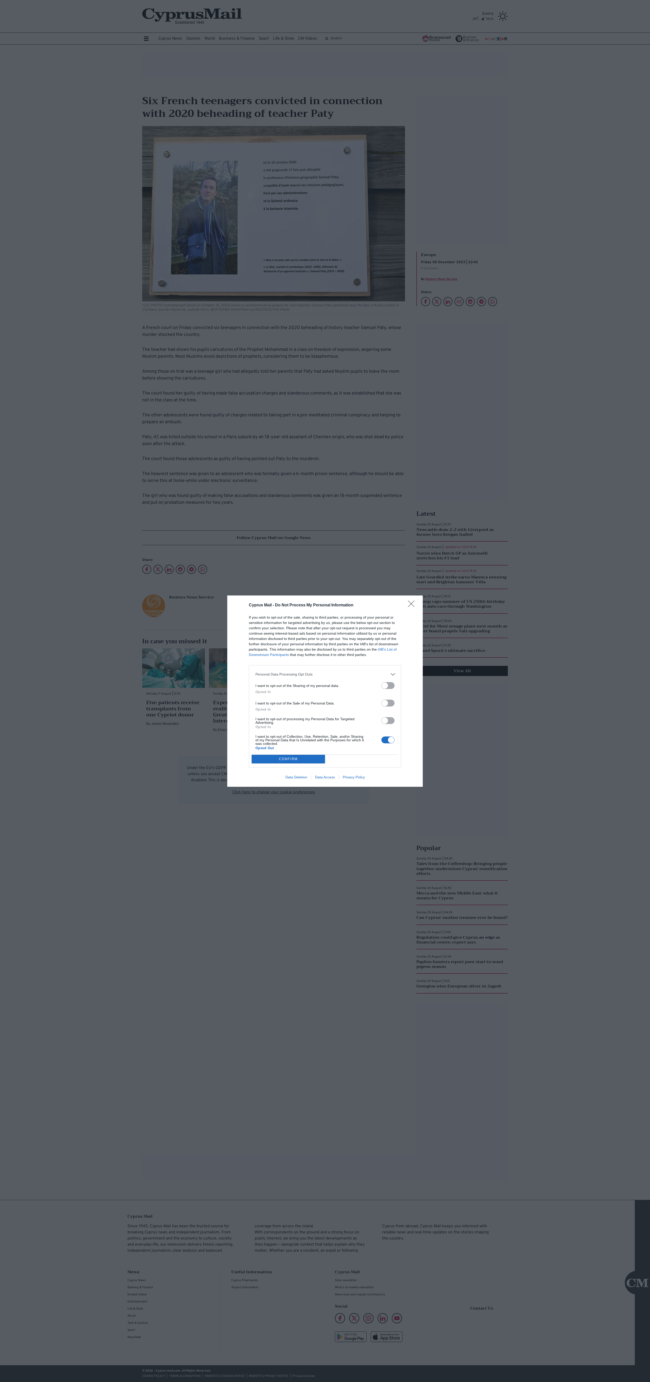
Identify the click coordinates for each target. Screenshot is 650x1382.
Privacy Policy (354, 777)
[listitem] (325, 674)
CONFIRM (288, 759)
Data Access (325, 777)
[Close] (413, 605)
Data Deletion (296, 777)
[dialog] (325, 691)
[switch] (388, 685)
